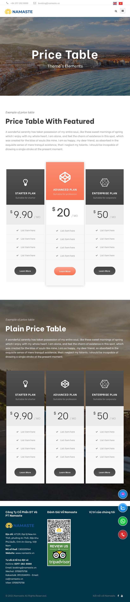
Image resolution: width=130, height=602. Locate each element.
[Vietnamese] (121, 2)
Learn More (25, 270)
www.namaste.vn (25, 552)
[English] (115, 2)
